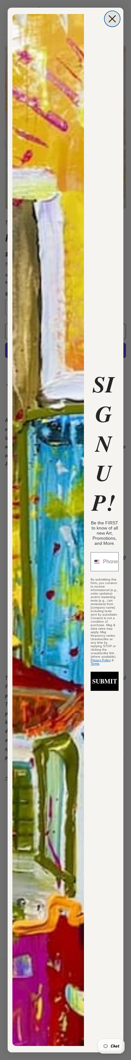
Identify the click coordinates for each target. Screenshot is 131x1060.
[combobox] (95, 561)
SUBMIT (104, 681)
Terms (95, 663)
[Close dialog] (112, 19)
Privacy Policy (101, 660)
